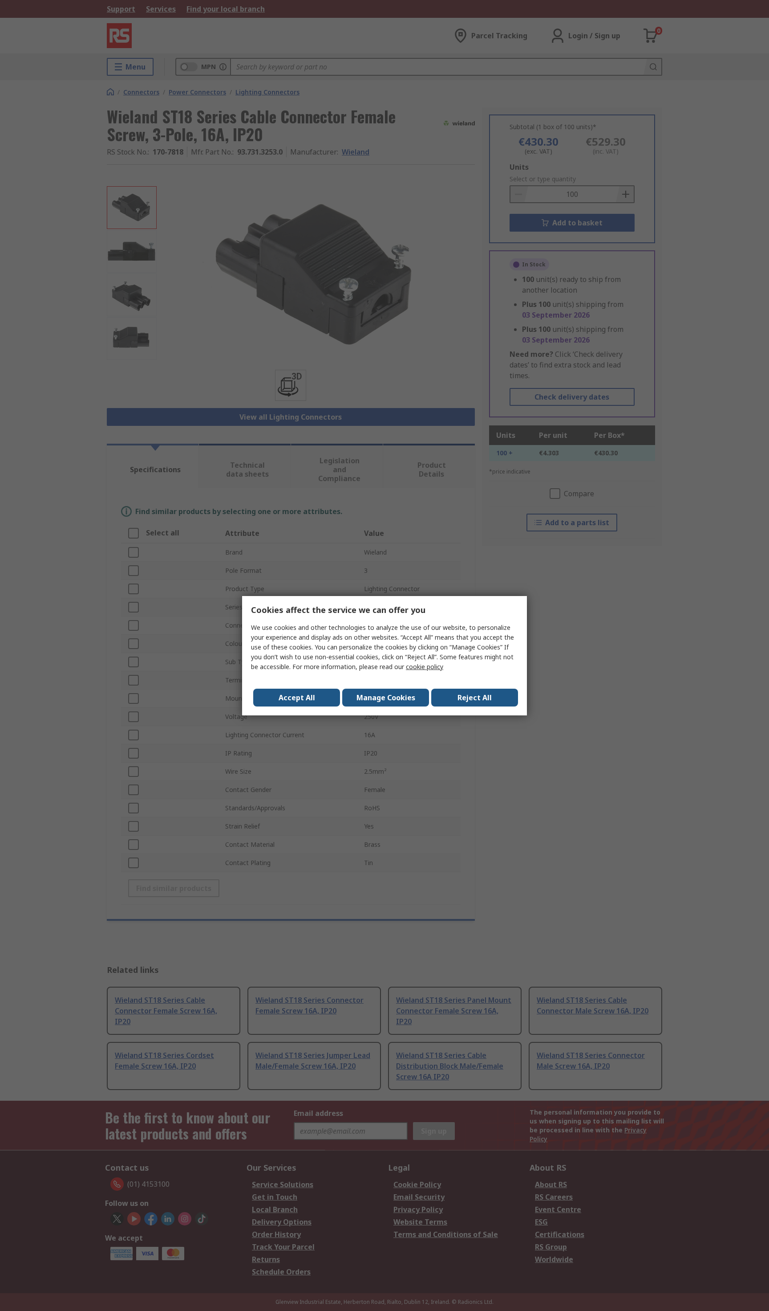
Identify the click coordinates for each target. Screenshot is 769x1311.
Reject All (474, 697)
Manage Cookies (385, 697)
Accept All (297, 697)
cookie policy (424, 666)
